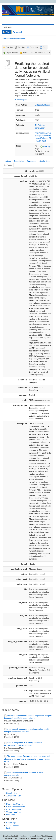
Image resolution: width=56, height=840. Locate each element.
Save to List (28, 52)
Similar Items (45, 161)
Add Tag (47, 146)
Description (19, 161)
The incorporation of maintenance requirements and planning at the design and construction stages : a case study (27, 759)
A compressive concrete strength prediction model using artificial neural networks (26, 730)
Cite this (9, 47)
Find (7, 32)
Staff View (8, 165)
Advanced (17, 32)
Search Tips (11, 822)
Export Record (12, 52)
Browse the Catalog (14, 803)
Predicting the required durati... (14, 38)
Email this (34, 47)
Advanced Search (13, 795)
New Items (10, 814)
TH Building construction (40, 126)
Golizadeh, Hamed (42, 104)
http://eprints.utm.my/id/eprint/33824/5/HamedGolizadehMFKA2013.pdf (43, 136)
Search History (12, 793)
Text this (21, 47)
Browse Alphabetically (15, 806)
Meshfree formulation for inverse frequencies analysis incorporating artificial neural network (28, 716)
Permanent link (43, 52)
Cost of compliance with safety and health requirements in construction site (23, 744)
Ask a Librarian (12, 825)
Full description (21, 99)
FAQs (8, 828)
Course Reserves (13, 811)
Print (45, 47)
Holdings (7, 161)
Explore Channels (13, 809)
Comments (31, 161)
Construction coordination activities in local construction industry (23, 773)
